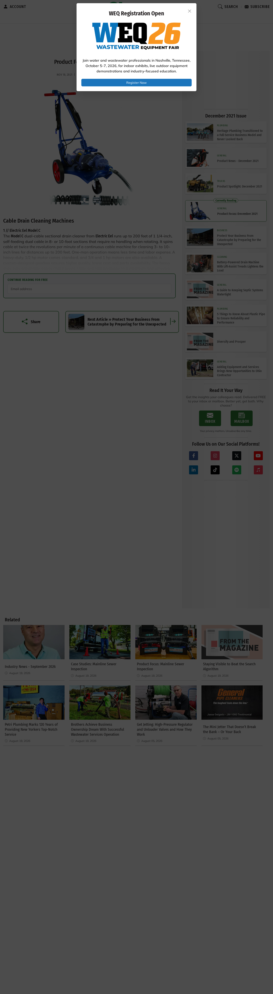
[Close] (189, 11)
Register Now (136, 83)
